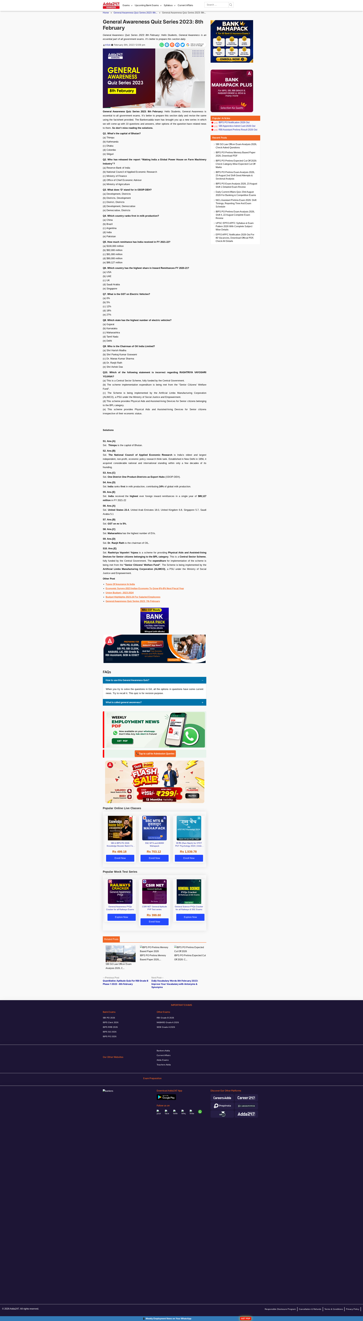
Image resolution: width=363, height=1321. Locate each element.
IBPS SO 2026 (109, 1032)
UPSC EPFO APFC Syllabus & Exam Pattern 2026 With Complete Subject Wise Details (235, 226)
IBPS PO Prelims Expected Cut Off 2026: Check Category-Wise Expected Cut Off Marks (236, 164)
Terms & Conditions (333, 1309)
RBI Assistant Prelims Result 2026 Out (238, 129)
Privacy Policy (352, 1309)
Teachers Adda (164, 1065)
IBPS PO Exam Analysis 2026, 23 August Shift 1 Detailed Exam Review (236, 185)
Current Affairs (185, 5)
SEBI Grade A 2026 (166, 1027)
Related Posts (111, 939)
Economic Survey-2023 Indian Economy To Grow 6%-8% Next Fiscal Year (145, 588)
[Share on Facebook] (177, 45)
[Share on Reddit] (172, 45)
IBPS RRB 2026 (110, 1027)
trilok (108, 44)
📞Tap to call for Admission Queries (155, 753)
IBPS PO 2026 (109, 1036)
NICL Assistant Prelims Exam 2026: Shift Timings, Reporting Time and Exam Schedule (236, 203)
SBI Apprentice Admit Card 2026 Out (237, 126)
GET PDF (245, 1318)
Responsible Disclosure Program (280, 1309)
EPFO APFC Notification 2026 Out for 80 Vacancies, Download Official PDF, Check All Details (235, 237)
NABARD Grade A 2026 (168, 1022)
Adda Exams (163, 1060)
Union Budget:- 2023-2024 (120, 593)
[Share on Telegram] (167, 45)
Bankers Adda (163, 1050)
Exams (126, 5)
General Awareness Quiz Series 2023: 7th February (133, 601)
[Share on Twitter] (183, 45)
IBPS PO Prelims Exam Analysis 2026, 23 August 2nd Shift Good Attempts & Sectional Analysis (235, 175)
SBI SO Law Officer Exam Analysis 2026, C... (118, 966)
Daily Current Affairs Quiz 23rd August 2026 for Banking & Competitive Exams (236, 193)
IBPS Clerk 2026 (110, 1022)
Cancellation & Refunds (310, 1309)
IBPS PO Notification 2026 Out (234, 122)
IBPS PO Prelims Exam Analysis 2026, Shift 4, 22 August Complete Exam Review (235, 214)
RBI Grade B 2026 (165, 1018)
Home (106, 12)
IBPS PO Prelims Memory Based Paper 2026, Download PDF (235, 154)
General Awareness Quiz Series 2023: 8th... (135, 12)
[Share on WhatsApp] (162, 45)
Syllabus (168, 5)
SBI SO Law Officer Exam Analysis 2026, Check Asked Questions (236, 146)
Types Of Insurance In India (120, 584)
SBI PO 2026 (109, 1018)
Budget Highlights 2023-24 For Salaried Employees (133, 597)
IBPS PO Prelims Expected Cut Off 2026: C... (190, 957)
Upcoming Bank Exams (147, 5)
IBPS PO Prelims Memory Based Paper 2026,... (153, 957)
